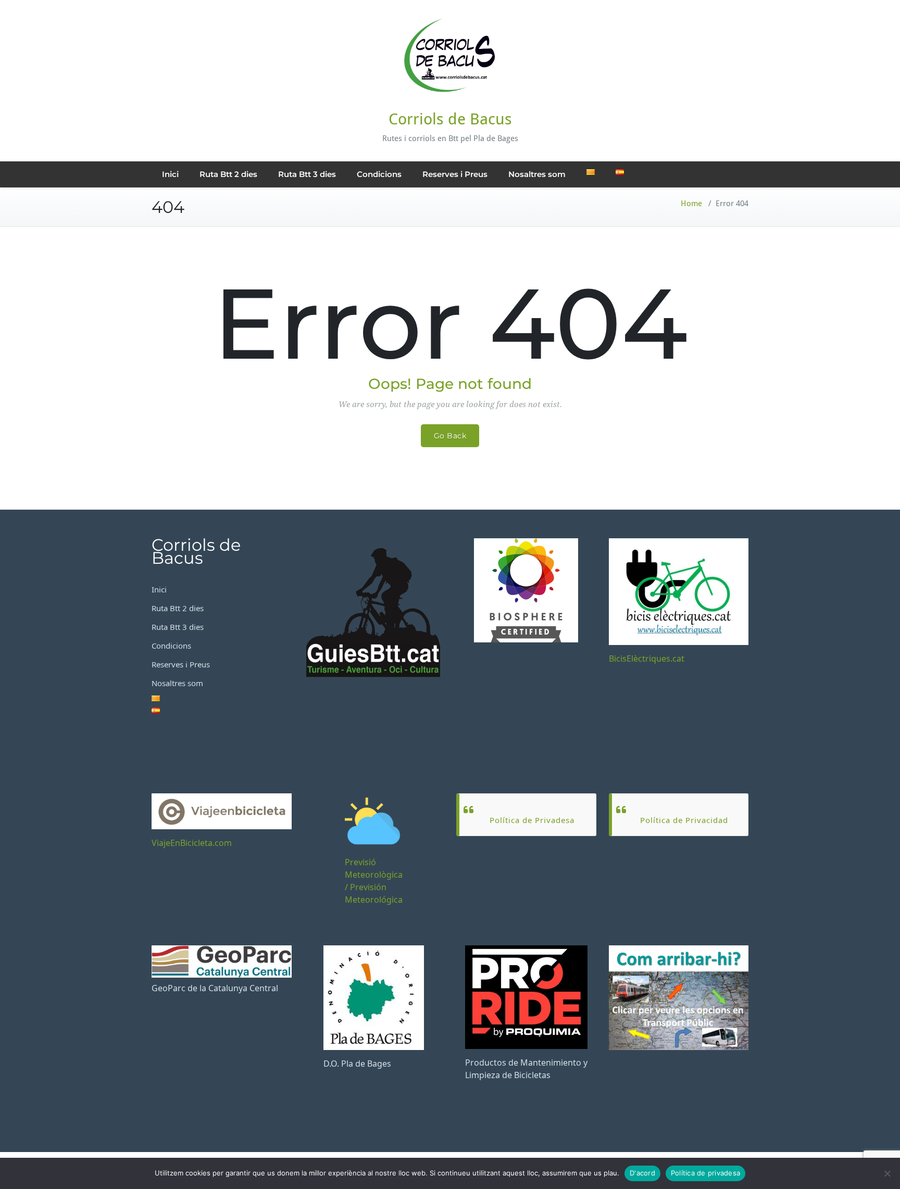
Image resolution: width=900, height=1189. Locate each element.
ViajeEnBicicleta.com (192, 843)
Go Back (450, 435)
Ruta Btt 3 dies (307, 174)
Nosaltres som (537, 174)
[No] (887, 1173)
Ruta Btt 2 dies (228, 174)
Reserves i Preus (455, 174)
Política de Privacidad (684, 820)
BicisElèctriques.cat (646, 658)
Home (691, 203)
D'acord (642, 1173)
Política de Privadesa (532, 820)
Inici (170, 174)
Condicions (379, 174)
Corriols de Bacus (450, 119)
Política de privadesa (705, 1173)
